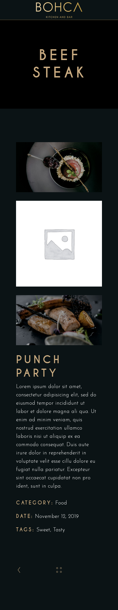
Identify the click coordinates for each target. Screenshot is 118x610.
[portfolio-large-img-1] (59, 167)
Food (61, 503)
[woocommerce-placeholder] (59, 244)
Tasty (59, 530)
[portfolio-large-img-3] (59, 320)
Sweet (43, 530)
